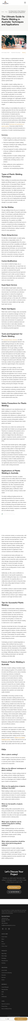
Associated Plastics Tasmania (10, 339)
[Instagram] (6, 929)
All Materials (4, 996)
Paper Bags (4, 953)
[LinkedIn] (9, 929)
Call (8, 1018)
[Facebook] (3, 929)
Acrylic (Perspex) (5, 987)
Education (4, 975)
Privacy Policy (4, 1006)
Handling (3, 962)
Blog (6, 11)
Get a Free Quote (13, 887)
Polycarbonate (5, 960)
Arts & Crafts (4, 970)
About (3, 939)
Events (3, 979)
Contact (3, 943)
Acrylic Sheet (4, 936)
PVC (2, 994)
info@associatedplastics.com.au (8, 925)
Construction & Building (7, 972)
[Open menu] (25, 2)
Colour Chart (4, 946)
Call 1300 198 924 (14, 892)
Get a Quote (20, 1018)
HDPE (3, 991)
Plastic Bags (4, 955)
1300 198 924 (5, 923)
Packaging (4, 958)
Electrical (3, 977)
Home (3, 11)
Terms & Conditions (6, 1003)
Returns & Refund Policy (7, 1008)
